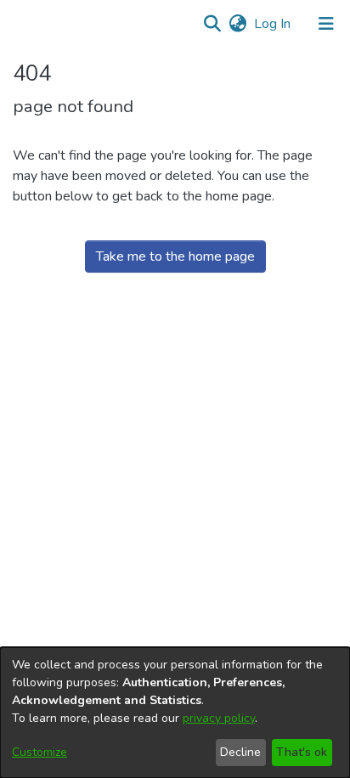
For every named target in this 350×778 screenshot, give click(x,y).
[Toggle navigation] (326, 24)
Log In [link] (273, 23)
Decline (240, 752)
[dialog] (175, 712)
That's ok (301, 752)
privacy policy (219, 718)
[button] (212, 24)
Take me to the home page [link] (175, 256)
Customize (39, 752)
